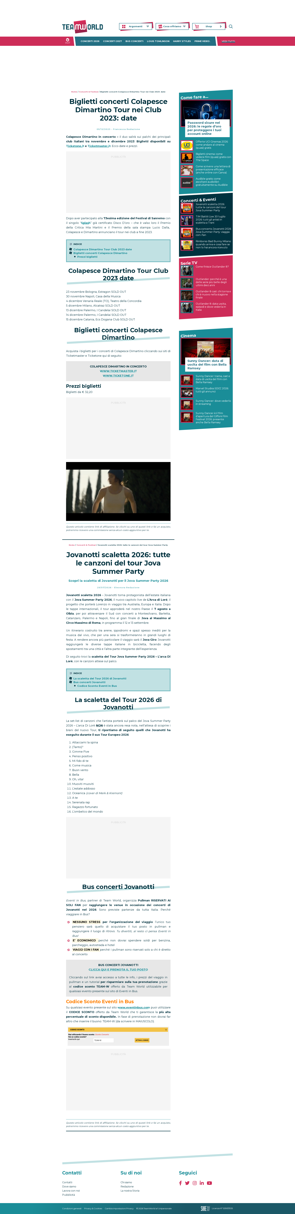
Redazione (127, 1186)
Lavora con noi (71, 1190)
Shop (209, 26)
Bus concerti (134, 41)
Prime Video (202, 41)
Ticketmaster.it (99, 146)
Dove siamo (69, 1186)
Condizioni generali (71, 1208)
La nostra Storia (130, 1190)
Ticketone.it (75, 146)
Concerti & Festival (88, 92)
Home (74, 92)
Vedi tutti (228, 41)
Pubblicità (68, 1194)
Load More (118, 1139)
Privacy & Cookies (93, 1208)
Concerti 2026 (90, 41)
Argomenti (135, 26)
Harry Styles (182, 41)
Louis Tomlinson (158, 41)
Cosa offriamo (172, 26)
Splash (85, 223)
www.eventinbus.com (134, 1007)
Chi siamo (126, 1182)
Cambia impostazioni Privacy (119, 1208)
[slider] (115, 518)
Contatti (67, 1182)
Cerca (230, 26)
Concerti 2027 (112, 41)
